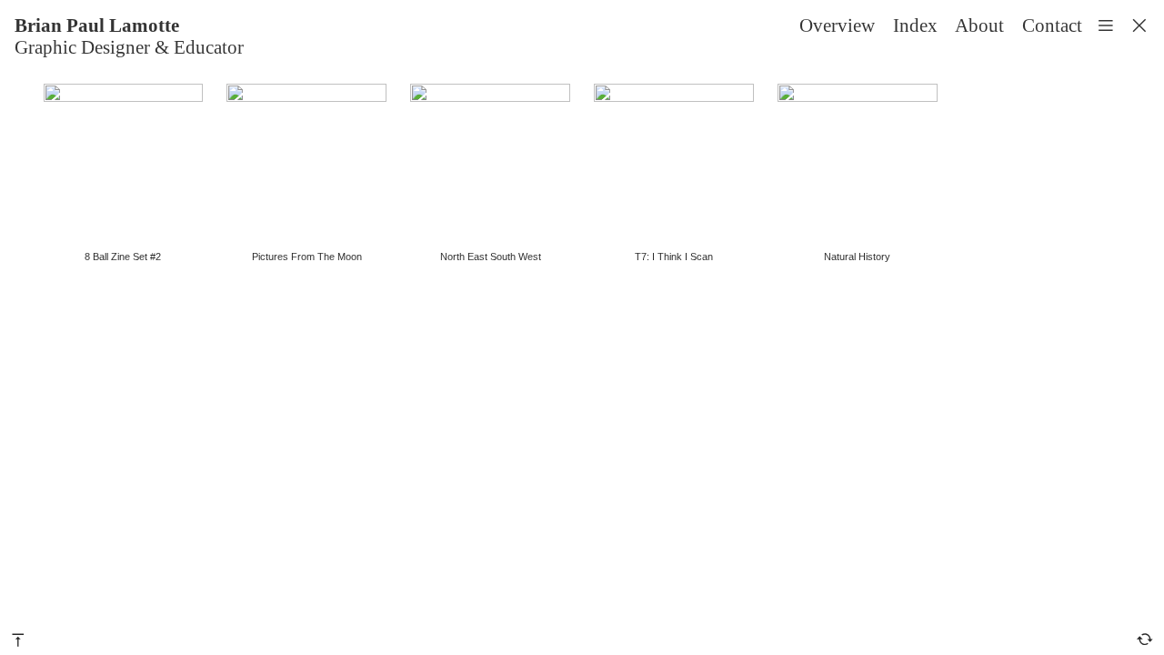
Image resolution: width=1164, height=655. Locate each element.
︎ (1145, 639)
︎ (18, 639)
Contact (1052, 25)
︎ (1139, 25)
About (979, 25)
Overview (837, 25)
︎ (1106, 25)
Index (915, 25)
